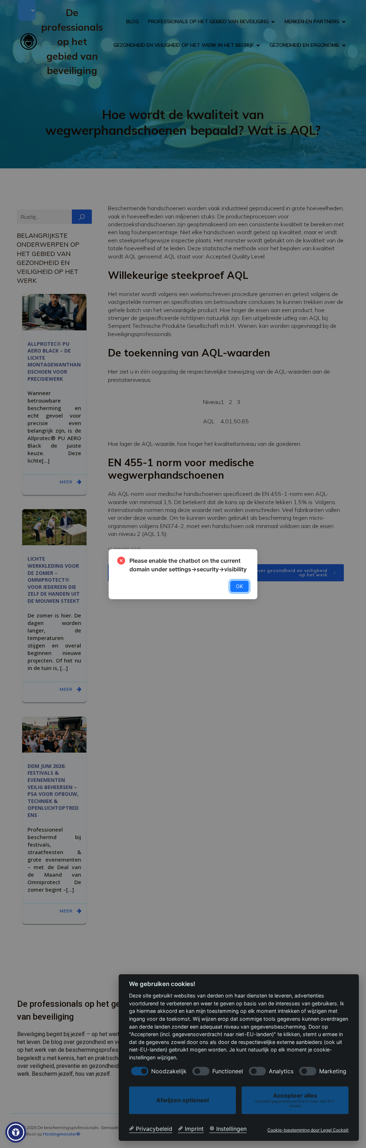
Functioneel (227, 1071)
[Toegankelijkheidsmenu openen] (15, 1132)
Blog (132, 21)
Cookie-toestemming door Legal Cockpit (307, 1130)
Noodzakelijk (169, 1071)
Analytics (281, 1071)
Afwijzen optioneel (182, 1100)
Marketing (332, 1071)
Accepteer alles (295, 1100)
